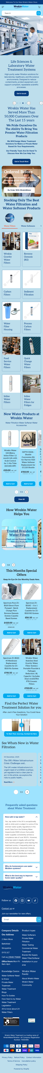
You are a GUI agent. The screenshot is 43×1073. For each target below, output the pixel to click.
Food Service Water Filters (7, 363)
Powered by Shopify (21, 1069)
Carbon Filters (7, 293)
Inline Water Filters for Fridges (29, 401)
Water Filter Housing (8, 326)
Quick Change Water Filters (28, 363)
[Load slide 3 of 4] (23, 103)
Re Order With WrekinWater (19, 190)
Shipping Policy (21, 1065)
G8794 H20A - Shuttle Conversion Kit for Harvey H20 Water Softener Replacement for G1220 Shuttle (28, 460)
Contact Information (33, 1057)
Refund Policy (19, 1057)
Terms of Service (13, 1061)
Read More (8, 782)
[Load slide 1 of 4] (17, 103)
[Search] (38, 13)
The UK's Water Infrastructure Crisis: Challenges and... (18, 762)
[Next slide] (29, 103)
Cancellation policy (29, 1061)
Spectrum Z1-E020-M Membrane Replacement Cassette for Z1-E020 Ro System (11, 663)
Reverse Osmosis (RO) (28, 256)
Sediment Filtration (29, 293)
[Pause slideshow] (41, 103)
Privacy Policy (7, 1057)
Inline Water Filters (7, 399)
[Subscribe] (38, 919)
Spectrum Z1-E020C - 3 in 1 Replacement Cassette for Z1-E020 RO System (32, 608)
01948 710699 (14, 957)
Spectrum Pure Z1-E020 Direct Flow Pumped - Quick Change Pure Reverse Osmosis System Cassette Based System (11, 611)
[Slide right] (26, 492)
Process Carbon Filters (28, 326)
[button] (3, 7)
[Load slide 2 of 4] (20, 103)
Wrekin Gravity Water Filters (8, 258)
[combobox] (21, 13)
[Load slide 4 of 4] (25, 103)
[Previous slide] (14, 103)
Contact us (7, 908)
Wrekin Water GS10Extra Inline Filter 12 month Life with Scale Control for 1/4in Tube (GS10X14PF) (10, 458)
